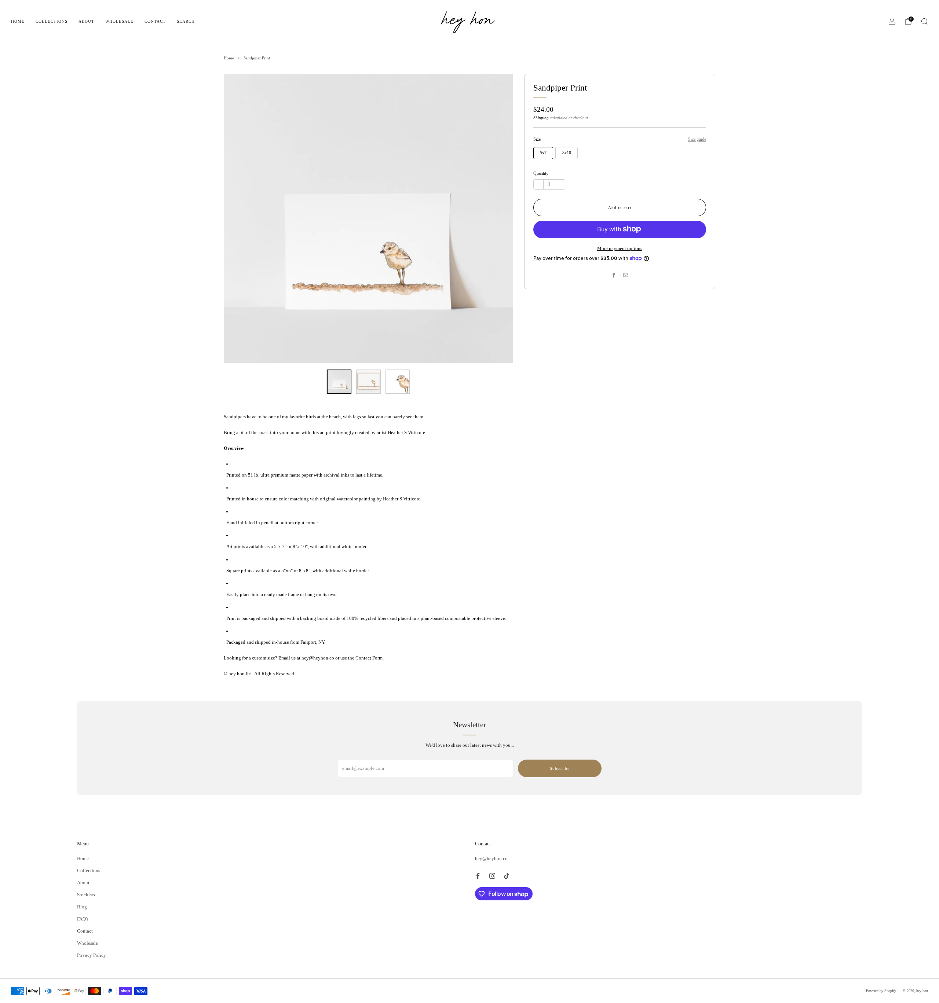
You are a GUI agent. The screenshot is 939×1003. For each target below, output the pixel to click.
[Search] (924, 21)
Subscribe (560, 768)
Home (18, 21)
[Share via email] (625, 275)
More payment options (619, 248)
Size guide (697, 139)
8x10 (566, 152)
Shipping (541, 117)
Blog (82, 907)
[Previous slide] (238, 218)
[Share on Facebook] (614, 275)
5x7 (543, 152)
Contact (155, 21)
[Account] (892, 21)
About (86, 21)
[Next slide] (499, 218)
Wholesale (119, 21)
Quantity (540, 173)
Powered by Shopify (881, 991)
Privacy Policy (91, 955)
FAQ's (82, 919)
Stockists (86, 894)
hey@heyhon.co (491, 858)
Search (186, 21)
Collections (51, 21)
